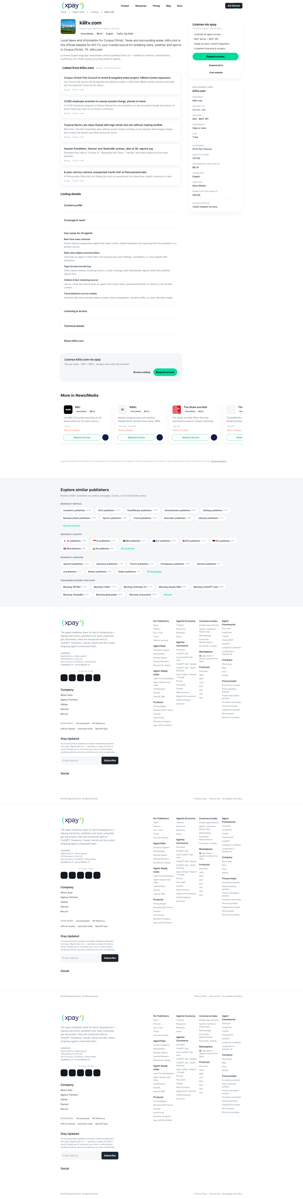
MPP (201, 679)
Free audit (180, 685)
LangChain (227, 632)
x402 (201, 675)
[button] (125, 6)
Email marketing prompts (229, 690)
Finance (156, 629)
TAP (201, 694)
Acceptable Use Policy (232, 798)
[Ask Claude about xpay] (64, 677)
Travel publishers (145, 518)
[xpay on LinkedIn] (64, 779)
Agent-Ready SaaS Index (161, 683)
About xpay (67, 695)
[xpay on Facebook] (67, 779)
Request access (165, 372)
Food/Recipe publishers (142, 510)
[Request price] (105, 437)
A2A (201, 698)
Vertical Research (161, 661)
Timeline (180, 625)
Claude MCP (227, 640)
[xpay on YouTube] (72, 779)
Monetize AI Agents (162, 721)
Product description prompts (230, 697)
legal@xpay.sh (67, 664)
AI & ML (156, 692)
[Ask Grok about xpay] (96, 677)
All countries (128, 548)
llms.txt (64, 713)
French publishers (142, 563)
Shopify (179, 688)
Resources (181, 629)
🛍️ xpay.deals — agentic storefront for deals (208, 659)
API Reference (98, 723)
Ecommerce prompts (231, 685)
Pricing (179, 681)
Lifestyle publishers (211, 518)
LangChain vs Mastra (231, 647)
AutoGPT (226, 644)
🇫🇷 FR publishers (194, 540)
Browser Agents (160, 657)
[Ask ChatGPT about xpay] (72, 677)
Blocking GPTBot (75, 587)
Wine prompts (228, 713)
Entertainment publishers (180, 510)
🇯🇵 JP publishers (74, 540)
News (155, 625)
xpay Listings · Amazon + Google (186, 675)
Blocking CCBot (105, 587)
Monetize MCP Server (163, 710)
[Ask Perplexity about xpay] (88, 677)
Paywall (156, 714)
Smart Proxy (158, 717)
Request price (216, 65)
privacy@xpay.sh (82, 664)
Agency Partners (69, 699)
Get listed (180, 650)
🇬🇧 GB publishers (74, 548)
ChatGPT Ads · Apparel (186, 664)
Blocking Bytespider (109, 594)
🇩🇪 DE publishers (223, 540)
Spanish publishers (76, 563)
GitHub (64, 704)
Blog (224, 668)
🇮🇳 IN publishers (103, 548)
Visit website (216, 72)
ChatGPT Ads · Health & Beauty (186, 669)
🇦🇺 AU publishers (164, 540)
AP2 (201, 690)
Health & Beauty (183, 700)
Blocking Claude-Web (173, 587)
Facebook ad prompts (231, 702)
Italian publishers (129, 571)
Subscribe (110, 760)
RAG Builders (159, 654)
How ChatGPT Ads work (184, 658)
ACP (201, 686)
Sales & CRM (159, 696)
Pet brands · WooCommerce (206, 640)
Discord (64, 709)
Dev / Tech (158, 632)
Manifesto (180, 632)
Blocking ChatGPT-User (209, 587)
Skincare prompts (230, 706)
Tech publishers (109, 510)
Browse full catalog (161, 665)
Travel (156, 636)
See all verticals (71, 525)
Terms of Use (214, 798)
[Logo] (73, 5)
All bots (168, 594)
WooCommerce (183, 692)
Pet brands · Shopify (208, 646)
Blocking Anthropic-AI (138, 587)
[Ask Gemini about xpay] (80, 677)
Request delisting (218, 461)
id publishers (72, 571)
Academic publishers (77, 510)
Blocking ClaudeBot (76, 594)
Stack (178, 636)
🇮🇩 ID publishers (104, 540)
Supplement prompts (231, 710)
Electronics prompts (230, 717)
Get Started (234, 5)
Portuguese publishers (175, 563)
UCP (201, 682)
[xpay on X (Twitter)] (62, 779)
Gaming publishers (215, 510)
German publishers (209, 563)
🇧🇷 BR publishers (134, 540)
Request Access (82, 437)
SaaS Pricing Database (163, 678)
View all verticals (160, 640)
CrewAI (225, 636)
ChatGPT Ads (182, 653)
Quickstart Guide (85, 728)
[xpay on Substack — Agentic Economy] (74, 779)
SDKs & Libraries (68, 728)
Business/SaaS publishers (79, 518)
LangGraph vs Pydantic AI (228, 652)
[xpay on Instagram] (69, 779)
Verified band (159, 689)
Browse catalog (142, 372)
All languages (154, 571)
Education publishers (177, 518)
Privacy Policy (200, 798)
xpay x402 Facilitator (162, 725)
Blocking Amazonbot (143, 594)
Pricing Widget (159, 706)
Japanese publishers (109, 563)
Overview (180, 704)
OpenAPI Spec (101, 728)
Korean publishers (99, 571)
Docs (224, 671)
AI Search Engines (161, 650)
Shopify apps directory (209, 625)
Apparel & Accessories (186, 696)
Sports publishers (115, 518)
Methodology (205, 635)
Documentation (83, 723)
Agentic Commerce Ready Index (207, 630)
